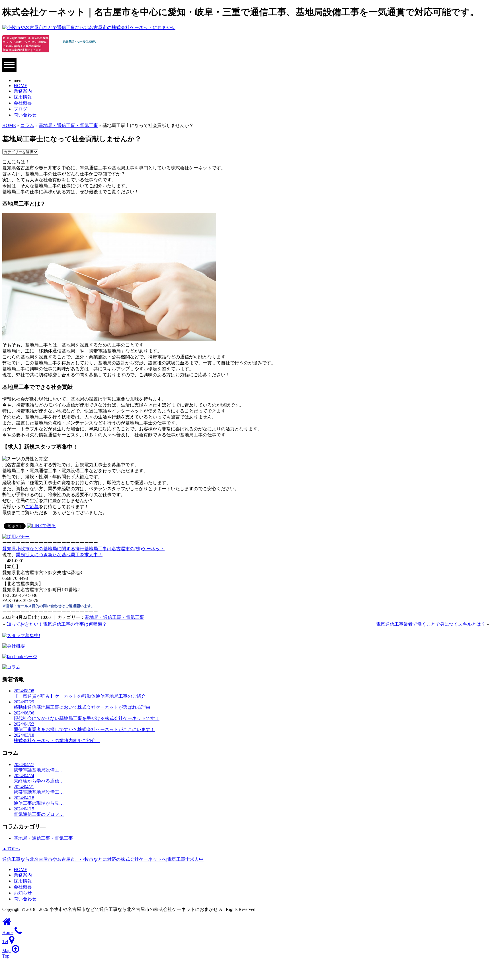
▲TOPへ (11, 848)
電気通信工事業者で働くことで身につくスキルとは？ (430, 624)
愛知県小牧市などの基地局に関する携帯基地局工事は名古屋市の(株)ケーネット (83, 548)
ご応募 (32, 506)
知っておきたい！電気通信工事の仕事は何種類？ (57, 624)
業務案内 (23, 91)
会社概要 (23, 102)
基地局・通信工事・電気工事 (68, 125)
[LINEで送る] (41, 525)
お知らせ (23, 892)
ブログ (20, 108)
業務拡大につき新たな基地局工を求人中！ (59, 554)
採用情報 (23, 97)
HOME (20, 85)
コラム (27, 125)
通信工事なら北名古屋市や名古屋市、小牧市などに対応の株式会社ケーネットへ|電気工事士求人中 (103, 859)
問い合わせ (25, 114)
